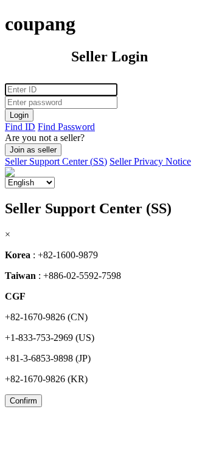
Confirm (23, 400)
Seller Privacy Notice (150, 161)
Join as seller (33, 149)
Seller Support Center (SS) (56, 161)
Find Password (66, 127)
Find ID (20, 127)
